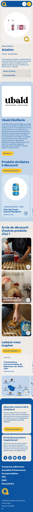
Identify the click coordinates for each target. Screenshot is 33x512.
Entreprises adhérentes (13, 466)
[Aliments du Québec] (4, 4)
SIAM (4, 480)
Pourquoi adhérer (10, 473)
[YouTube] (15, 458)
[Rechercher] (24, 4)
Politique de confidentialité (8, 506)
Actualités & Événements (14, 470)
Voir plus (15, 66)
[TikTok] (19, 458)
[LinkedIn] (24, 458)
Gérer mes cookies (6, 503)
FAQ (4, 477)
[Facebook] (5, 458)
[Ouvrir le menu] (29, 4)
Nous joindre (8, 483)
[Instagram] (10, 458)
